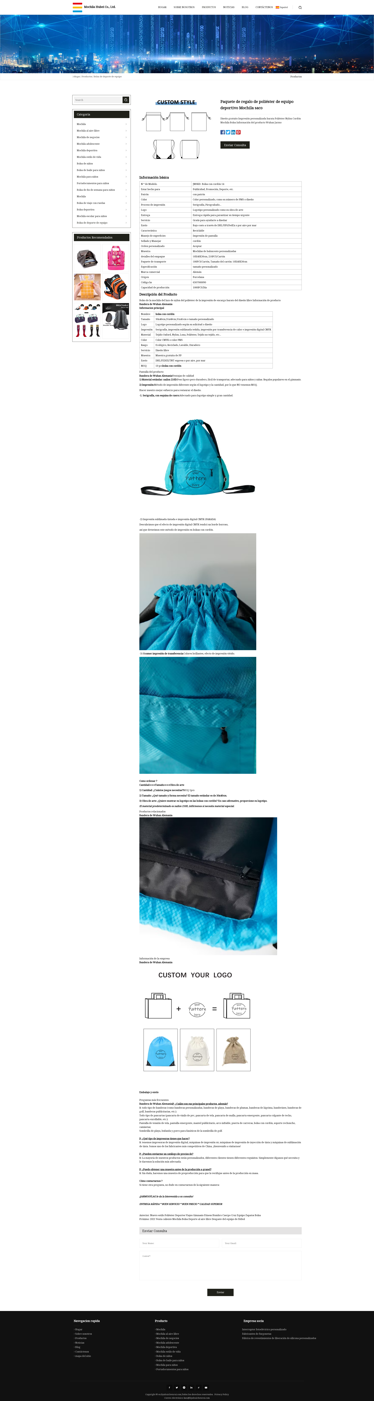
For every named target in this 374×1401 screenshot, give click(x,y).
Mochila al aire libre (88, 130)
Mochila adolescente (88, 143)
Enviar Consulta (235, 145)
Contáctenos (264, 7)
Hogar (162, 7)
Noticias (228, 7)
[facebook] (169, 1387)
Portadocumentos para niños (93, 183)
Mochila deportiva (87, 150)
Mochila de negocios (88, 137)
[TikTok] (199, 1387)
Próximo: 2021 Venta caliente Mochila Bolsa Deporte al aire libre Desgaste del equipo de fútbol (192, 1219)
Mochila (81, 124)
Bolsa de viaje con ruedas (91, 203)
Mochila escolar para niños (92, 216)
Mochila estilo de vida (89, 157)
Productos (209, 7)
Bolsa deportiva (85, 209)
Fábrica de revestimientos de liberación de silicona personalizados (279, 1338)
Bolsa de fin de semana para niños (96, 189)
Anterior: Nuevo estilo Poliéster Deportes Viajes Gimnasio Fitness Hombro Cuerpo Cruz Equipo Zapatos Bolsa (200, 1215)
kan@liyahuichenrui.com (197, 1397)
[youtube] (206, 1387)
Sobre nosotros (184, 7)
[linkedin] (191, 1387)
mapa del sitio (83, 1356)
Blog (245, 7)
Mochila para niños (87, 176)
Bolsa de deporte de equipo (108, 76)
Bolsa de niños (85, 163)
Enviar (220, 1292)
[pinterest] (184, 1387)
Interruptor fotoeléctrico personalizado (264, 1329)
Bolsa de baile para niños (91, 170)
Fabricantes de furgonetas (256, 1333)
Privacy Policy (221, 1394)
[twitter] (177, 1387)
